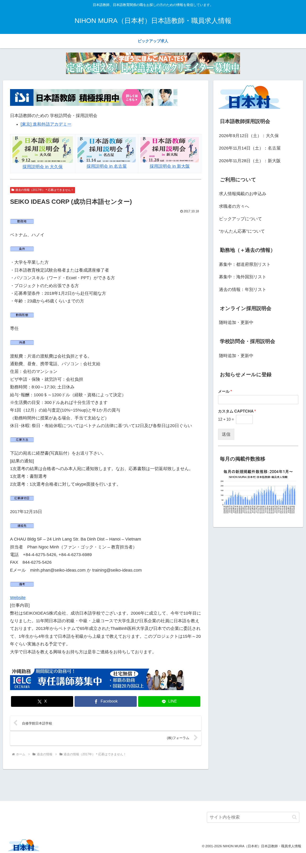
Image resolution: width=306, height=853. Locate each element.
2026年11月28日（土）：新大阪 (250, 160)
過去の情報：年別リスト (242, 289)
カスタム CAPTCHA (237, 411)
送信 (226, 434)
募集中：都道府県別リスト (245, 264)
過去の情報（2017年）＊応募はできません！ (44, 190)
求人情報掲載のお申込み (242, 193)
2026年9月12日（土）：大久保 (249, 135)
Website (18, 597)
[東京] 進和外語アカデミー (46, 124)
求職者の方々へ (234, 206)
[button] (294, 817)
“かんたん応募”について (242, 231)
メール (225, 391)
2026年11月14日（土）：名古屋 (250, 148)
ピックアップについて (240, 218)
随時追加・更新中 (236, 322)
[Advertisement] (153, 784)
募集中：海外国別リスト (242, 276)
